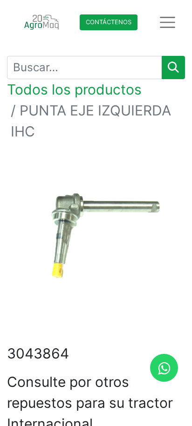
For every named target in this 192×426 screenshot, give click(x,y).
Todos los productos (74, 89)
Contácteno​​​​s (108, 22)
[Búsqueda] (173, 67)
